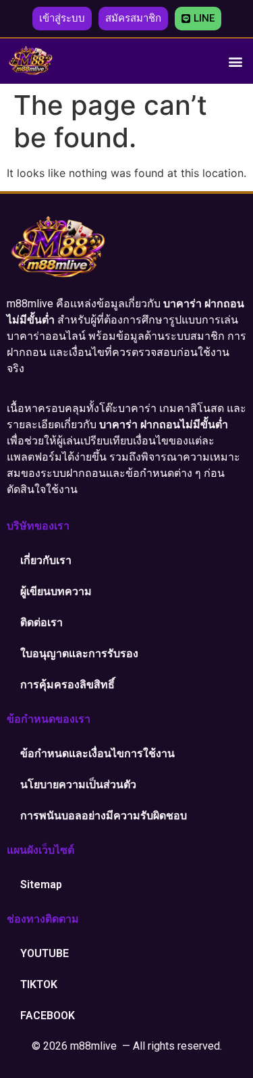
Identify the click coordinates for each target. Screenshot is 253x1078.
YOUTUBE (44, 953)
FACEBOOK (47, 1015)
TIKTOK (38, 984)
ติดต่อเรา (41, 622)
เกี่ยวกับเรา (46, 560)
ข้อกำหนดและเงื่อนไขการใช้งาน (97, 753)
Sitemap (41, 884)
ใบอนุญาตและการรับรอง (79, 653)
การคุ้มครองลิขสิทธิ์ (67, 684)
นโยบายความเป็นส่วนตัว (78, 784)
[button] (62, 18)
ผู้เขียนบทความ (56, 591)
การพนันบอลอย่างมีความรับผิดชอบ (103, 815)
